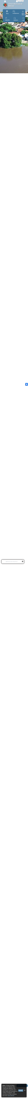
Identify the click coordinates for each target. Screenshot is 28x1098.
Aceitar (20, 1090)
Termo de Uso (11, 1095)
